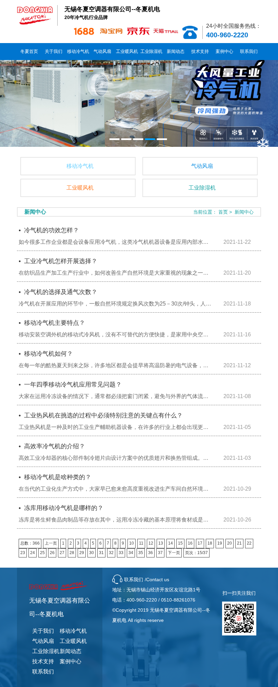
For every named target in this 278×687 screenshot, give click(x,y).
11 (141, 543)
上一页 (51, 543)
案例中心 (224, 51)
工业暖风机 (127, 51)
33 (121, 552)
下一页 (174, 552)
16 (190, 543)
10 (131, 543)
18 (209, 543)
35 (140, 552)
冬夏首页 (29, 51)
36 (150, 552)
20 (229, 543)
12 (150, 543)
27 (62, 552)
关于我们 (53, 51)
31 (101, 552)
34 (130, 552)
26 (52, 552)
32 (111, 552)
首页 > (225, 212)
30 (91, 552)
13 (160, 543)
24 (32, 552)
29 (81, 552)
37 (160, 552)
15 (180, 543)
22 (249, 543)
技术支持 (200, 51)
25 (42, 552)
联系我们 (249, 51)
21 (239, 543)
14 (170, 543)
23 (22, 552)
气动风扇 (102, 51)
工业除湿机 (151, 51)
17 (200, 543)
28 (72, 552)
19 (219, 543)
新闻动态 (175, 51)
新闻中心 (244, 212)
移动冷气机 (78, 51)
